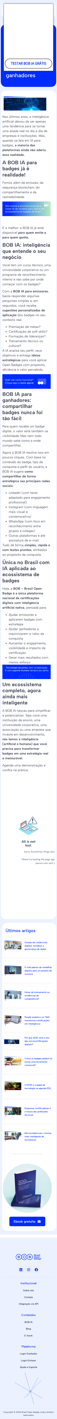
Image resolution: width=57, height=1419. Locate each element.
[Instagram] (28, 1269)
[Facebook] (36, 1269)
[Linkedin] (20, 1269)
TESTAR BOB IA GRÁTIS (28, 63)
